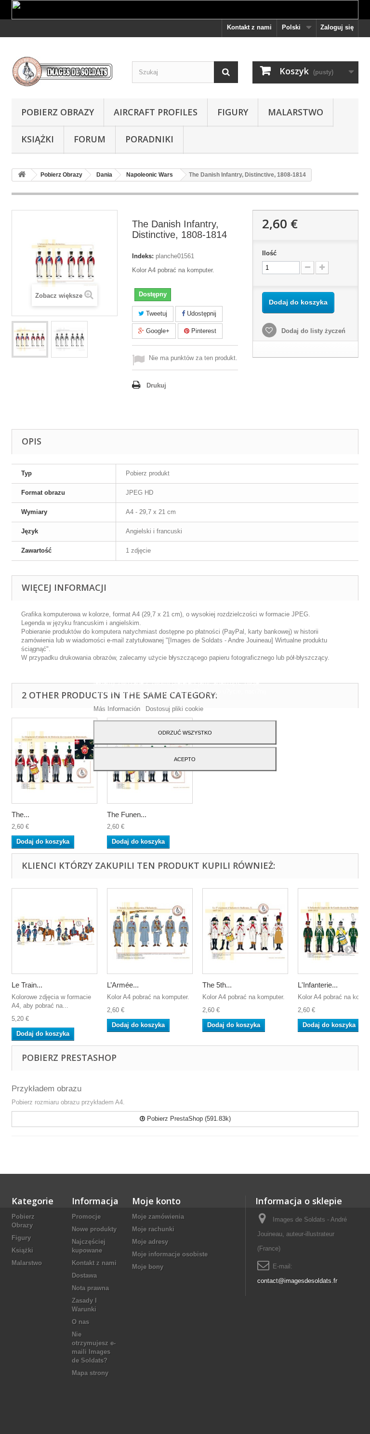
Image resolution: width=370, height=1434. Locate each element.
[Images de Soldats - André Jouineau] (65, 71)
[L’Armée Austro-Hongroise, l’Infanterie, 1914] (150, 931)
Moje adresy (150, 1241)
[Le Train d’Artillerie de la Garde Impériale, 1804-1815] (54, 931)
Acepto (185, 759)
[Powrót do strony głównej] (22, 175)
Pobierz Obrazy (57, 112)
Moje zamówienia (158, 1216)
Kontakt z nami (249, 27)
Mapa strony (90, 1373)
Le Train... (27, 985)
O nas (80, 1321)
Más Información (117, 708)
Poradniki (149, 139)
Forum (90, 139)
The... (20, 814)
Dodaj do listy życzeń (312, 330)
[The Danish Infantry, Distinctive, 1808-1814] (30, 339)
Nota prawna (90, 1288)
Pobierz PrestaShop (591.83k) (188, 1118)
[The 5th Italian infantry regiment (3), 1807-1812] (245, 931)
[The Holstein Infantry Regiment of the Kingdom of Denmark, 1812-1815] (54, 761)
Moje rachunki (153, 1229)
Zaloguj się (337, 27)
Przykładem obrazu (46, 1088)
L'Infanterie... (318, 985)
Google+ (157, 330)
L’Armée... (123, 985)
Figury (232, 112)
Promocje (86, 1216)
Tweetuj (155, 313)
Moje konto (156, 1201)
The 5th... (217, 985)
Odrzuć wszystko (185, 732)
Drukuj (156, 385)
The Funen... (126, 814)
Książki (37, 139)
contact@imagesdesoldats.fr (297, 1280)
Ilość (269, 253)
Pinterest (202, 330)
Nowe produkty (94, 1229)
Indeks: (143, 256)
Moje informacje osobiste (170, 1254)
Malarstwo (295, 112)
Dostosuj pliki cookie (174, 708)
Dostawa (84, 1275)
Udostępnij (200, 313)
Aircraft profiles (156, 112)
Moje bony (147, 1266)
